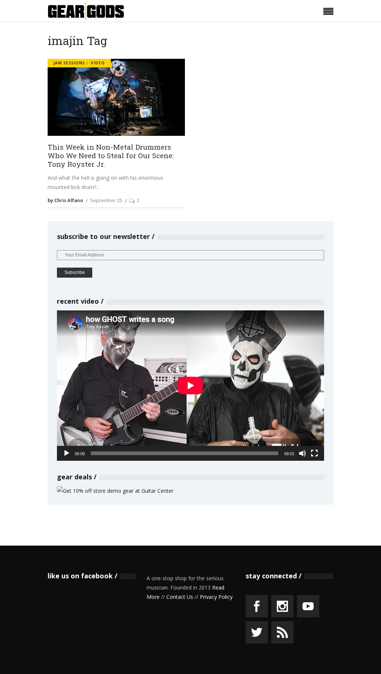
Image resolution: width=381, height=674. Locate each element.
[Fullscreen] (314, 453)
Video (98, 63)
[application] (190, 385)
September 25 (106, 200)
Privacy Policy (216, 596)
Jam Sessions (69, 63)
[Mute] (302, 453)
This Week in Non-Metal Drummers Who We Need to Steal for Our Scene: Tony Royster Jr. (111, 156)
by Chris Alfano (65, 200)
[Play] (66, 453)
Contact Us (179, 596)
